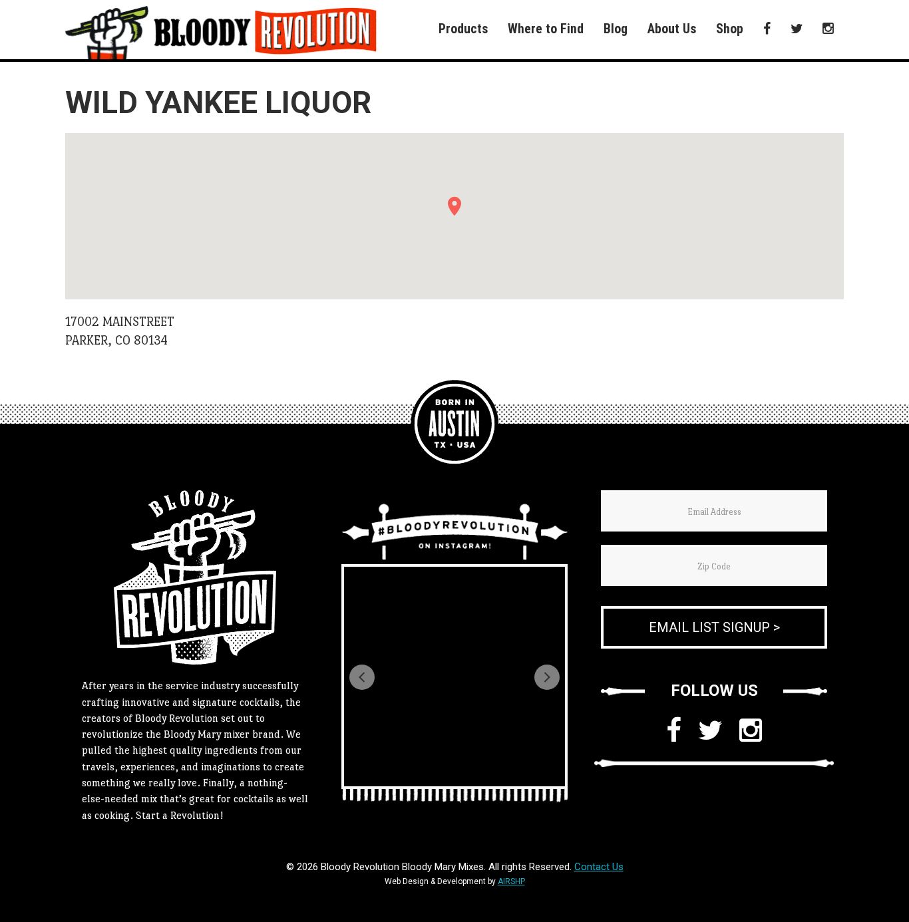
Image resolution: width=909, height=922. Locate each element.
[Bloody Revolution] (454, 423)
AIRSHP (511, 881)
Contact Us (599, 867)
